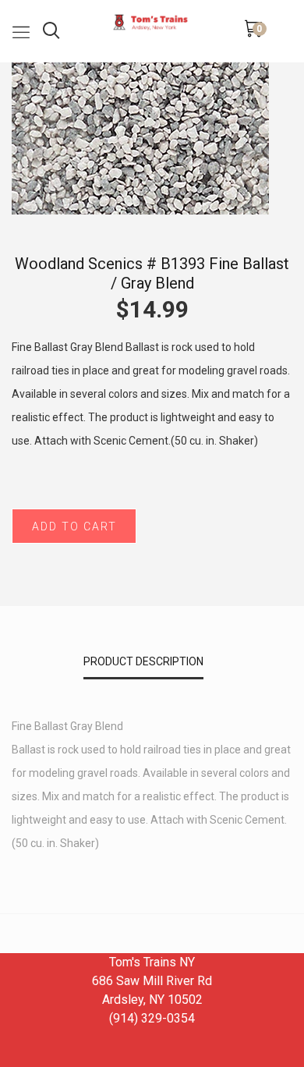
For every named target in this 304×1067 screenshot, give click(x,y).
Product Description (143, 661)
